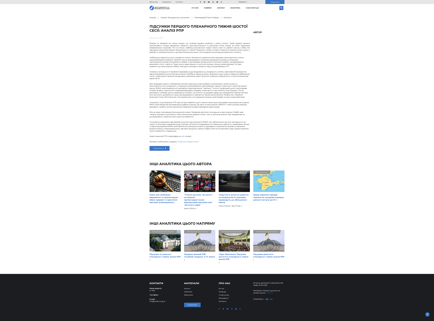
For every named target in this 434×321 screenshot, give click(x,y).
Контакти (179, 2)
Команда (222, 292)
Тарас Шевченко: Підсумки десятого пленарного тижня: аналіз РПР (234, 256)
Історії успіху (224, 295)
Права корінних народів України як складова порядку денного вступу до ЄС (268, 197)
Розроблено (258, 299)
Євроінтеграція (261, 172)
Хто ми (195, 8)
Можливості (223, 298)
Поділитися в (158, 148)
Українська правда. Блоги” (188, 142)
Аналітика (235, 8)
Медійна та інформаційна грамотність (196, 172)
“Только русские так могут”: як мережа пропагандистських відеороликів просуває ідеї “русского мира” (198, 200)
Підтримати (166, 2)
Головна (153, 18)
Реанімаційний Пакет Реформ (206, 18)
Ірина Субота (189, 208)
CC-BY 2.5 (269, 293)
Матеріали (191, 283)
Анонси (221, 8)
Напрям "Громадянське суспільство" (175, 18)
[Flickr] (217, 2)
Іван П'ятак (236, 206)
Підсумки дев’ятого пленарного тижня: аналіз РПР (268, 255)
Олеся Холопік (224, 206)
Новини (207, 8)
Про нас (224, 283)
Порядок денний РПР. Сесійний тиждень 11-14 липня (199, 255)
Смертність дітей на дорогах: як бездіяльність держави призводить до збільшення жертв (234, 198)
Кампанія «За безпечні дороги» (232, 172)
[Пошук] (281, 8)
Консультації (252, 8)
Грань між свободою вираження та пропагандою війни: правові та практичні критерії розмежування (164, 198)
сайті (183, 136)
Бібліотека (154, 2)
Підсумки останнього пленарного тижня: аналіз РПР (165, 255)
